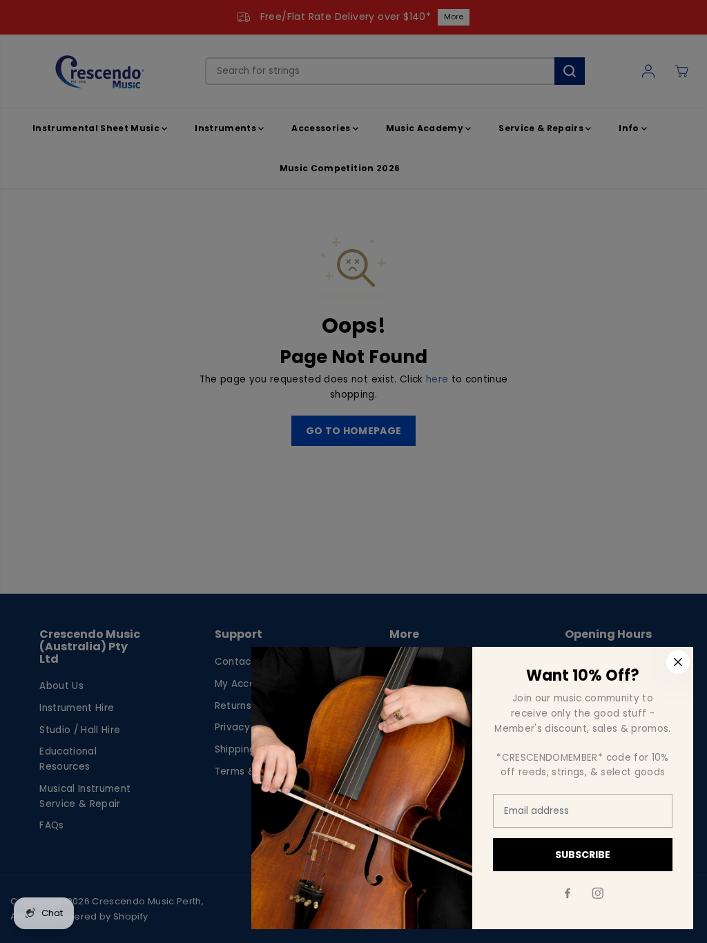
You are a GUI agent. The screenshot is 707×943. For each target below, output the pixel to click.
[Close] (678, 662)
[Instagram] (598, 893)
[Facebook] (567, 893)
